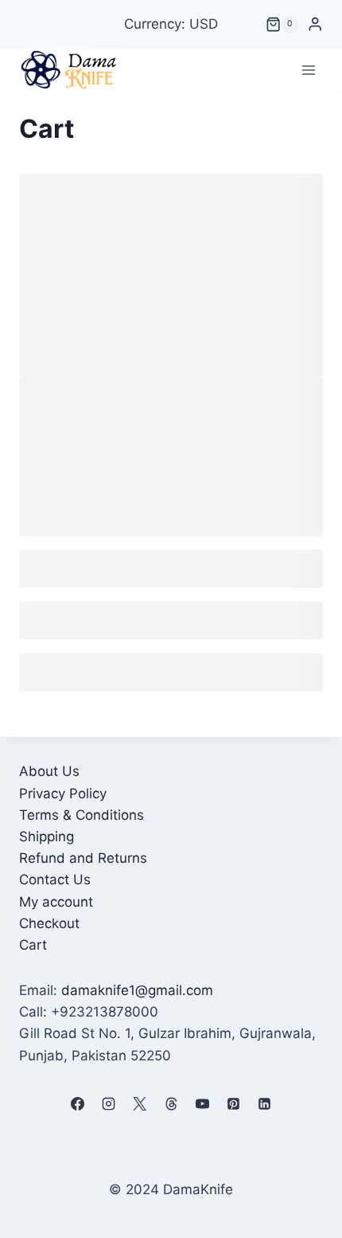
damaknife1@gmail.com (137, 990)
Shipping (46, 836)
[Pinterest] (233, 1104)
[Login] (315, 24)
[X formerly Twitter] (140, 1104)
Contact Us (55, 879)
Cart (33, 945)
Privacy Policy (63, 793)
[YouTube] (202, 1104)
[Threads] (171, 1104)
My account (56, 902)
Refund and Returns (83, 858)
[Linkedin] (264, 1104)
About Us (49, 771)
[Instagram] (108, 1104)
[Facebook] (77, 1104)
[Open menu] (308, 69)
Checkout (49, 923)
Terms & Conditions (81, 815)
